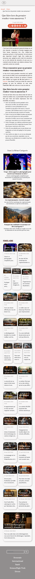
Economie (17, 557)
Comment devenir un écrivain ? (23, 372)
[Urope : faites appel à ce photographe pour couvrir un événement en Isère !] (17, 162)
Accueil (3, 9)
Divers (8, 9)
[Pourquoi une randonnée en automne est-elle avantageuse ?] (17, 215)
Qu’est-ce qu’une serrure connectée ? (10, 372)
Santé (17, 564)
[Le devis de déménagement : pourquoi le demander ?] (17, 520)
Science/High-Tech (17, 568)
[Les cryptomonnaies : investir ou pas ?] (17, 190)
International (17, 561)
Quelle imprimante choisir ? (19, 346)
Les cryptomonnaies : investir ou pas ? (17, 200)
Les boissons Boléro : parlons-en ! (24, 397)
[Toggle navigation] (4, 2)
